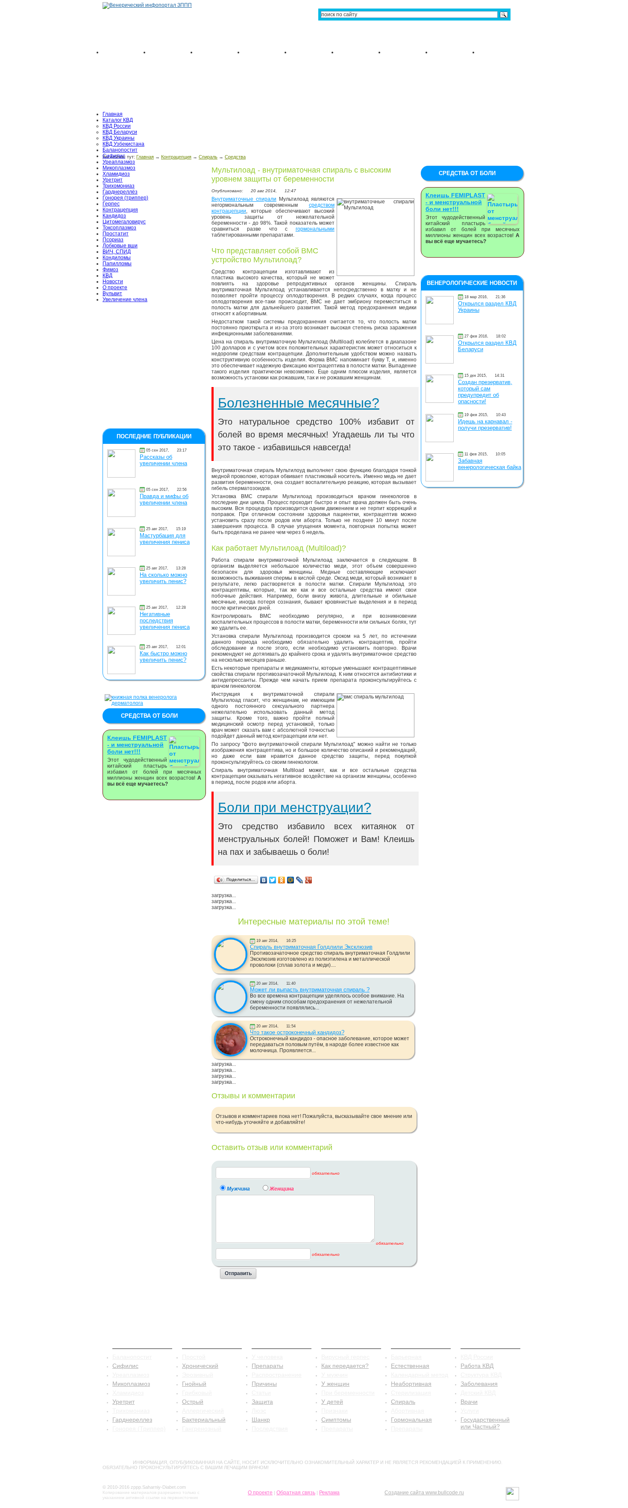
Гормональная (411, 1419)
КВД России (117, 126)
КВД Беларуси (120, 132)
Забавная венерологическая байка (489, 464)
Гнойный (194, 1383)
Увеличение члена (125, 299)
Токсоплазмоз (119, 228)
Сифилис (114, 156)
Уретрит (113, 180)
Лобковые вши (120, 246)
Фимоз (110, 270)
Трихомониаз (119, 186)
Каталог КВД (118, 120)
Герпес (111, 204)
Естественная (410, 1365)
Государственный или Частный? (485, 1423)
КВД (107, 276)
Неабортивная (411, 1383)
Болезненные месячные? (298, 403)
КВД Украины (119, 138)
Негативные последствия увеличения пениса (165, 620)
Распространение (277, 1374)
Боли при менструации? (294, 807)
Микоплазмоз (119, 168)
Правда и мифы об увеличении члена (164, 499)
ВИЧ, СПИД (117, 252)
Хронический (200, 1365)
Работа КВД (477, 1365)
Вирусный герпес (345, 1356)
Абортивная (407, 1410)
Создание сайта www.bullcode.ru (424, 1493)
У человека (267, 1356)
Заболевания (479, 1383)
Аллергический (203, 1410)
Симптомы (336, 1419)
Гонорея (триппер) (125, 198)
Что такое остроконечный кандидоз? (297, 1032)
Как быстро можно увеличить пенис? (163, 656)
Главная (113, 114)
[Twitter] (272, 880)
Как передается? (345, 1365)
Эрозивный (197, 1374)
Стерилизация (411, 1392)
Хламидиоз (116, 174)
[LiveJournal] (299, 880)
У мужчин (334, 1374)
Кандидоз (114, 216)
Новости (113, 282)
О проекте (115, 287)
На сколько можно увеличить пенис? (163, 578)
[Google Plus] (308, 880)
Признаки (334, 1410)
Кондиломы (117, 258)
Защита (262, 1401)
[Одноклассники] (281, 880)
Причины (264, 1383)
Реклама (329, 1493)
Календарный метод (419, 1374)
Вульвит (112, 293)
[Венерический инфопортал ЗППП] (147, 5)
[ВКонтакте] (263, 880)
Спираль (403, 1401)
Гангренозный (201, 1428)
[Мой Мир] (290, 880)
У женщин (335, 1383)
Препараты (267, 1365)
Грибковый (197, 1392)
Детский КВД (478, 1392)
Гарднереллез (132, 1419)
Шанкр (261, 1419)
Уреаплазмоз (119, 162)
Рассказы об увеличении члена (163, 460)
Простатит (116, 234)
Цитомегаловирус (124, 222)
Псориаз (113, 240)
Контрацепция (120, 210)
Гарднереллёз (120, 192)
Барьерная (406, 1356)
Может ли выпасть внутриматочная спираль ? (310, 989)
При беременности (348, 1392)
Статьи (261, 1392)
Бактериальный (204, 1419)
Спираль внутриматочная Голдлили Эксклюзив (311, 947)
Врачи (469, 1401)
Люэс (259, 1410)
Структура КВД (481, 1374)
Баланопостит (120, 150)
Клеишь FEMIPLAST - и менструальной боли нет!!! (137, 744)
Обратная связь (295, 1493)
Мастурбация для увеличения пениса (165, 538)
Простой (193, 1356)
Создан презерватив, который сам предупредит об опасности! (485, 392)
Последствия (270, 1428)
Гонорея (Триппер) (139, 1428)
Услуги (470, 1410)
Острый (192, 1401)
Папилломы (117, 264)
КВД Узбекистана (123, 144)
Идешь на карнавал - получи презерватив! (485, 424)
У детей (332, 1401)
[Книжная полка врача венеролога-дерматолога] (154, 703)
